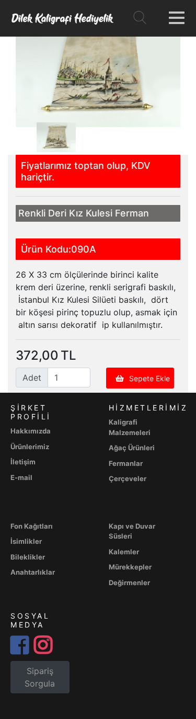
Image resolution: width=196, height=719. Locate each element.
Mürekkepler (130, 567)
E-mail (21, 477)
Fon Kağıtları (31, 526)
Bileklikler (27, 557)
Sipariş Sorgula (40, 677)
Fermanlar (126, 463)
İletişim (23, 462)
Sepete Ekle (149, 378)
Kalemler (124, 551)
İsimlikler (26, 541)
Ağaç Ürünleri (132, 447)
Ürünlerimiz (29, 446)
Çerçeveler (127, 478)
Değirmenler (129, 582)
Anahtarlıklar (32, 572)
